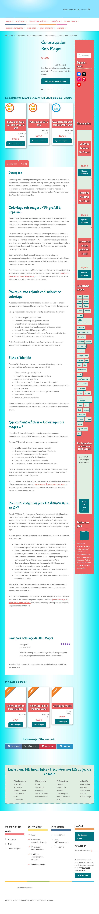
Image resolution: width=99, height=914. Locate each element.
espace (80, 360)
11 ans (87, 311)
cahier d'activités (82, 321)
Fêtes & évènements (35, 35)
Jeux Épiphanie (50, 35)
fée (84, 365)
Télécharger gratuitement (55, 81)
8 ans (80, 306)
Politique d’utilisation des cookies (37, 857)
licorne (87, 393)
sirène (88, 419)
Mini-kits (31, 28)
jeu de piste (82, 384)
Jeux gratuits (46, 28)
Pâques (80, 419)
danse (88, 341)
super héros (82, 429)
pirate (86, 410)
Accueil (9, 21)
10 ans (80, 311)
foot (79, 365)
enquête (81, 351)
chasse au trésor (84, 332)
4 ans (80, 297)
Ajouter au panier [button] (16, 144)
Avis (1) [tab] (24, 164)
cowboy (81, 341)
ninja (86, 405)
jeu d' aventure (83, 379)
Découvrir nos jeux (84, 506)
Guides (60, 28)
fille (86, 360)
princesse (81, 415)
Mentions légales (38, 864)
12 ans (80, 315)
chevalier (81, 337)
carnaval (81, 327)
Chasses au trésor (38, 21)
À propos (12, 839)
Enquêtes (55, 21)
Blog (10, 844)
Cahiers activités (14, 28)
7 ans (86, 301)
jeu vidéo (81, 388)
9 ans (86, 306)
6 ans (80, 301)
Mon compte (68, 9)
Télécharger (16, 725)
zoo (79, 433)
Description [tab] (12, 164)
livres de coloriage (81, 399)
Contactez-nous (82, 836)
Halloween (82, 370)
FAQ (33, 835)
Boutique (20, 21)
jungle (80, 393)
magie (80, 405)
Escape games (70, 21)
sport (80, 424)
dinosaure (82, 346)
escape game (83, 356)
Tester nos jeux (14, 848)
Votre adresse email (83, 850)
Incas (80, 374)
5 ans (86, 297)
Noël (79, 410)
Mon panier (59, 847)
